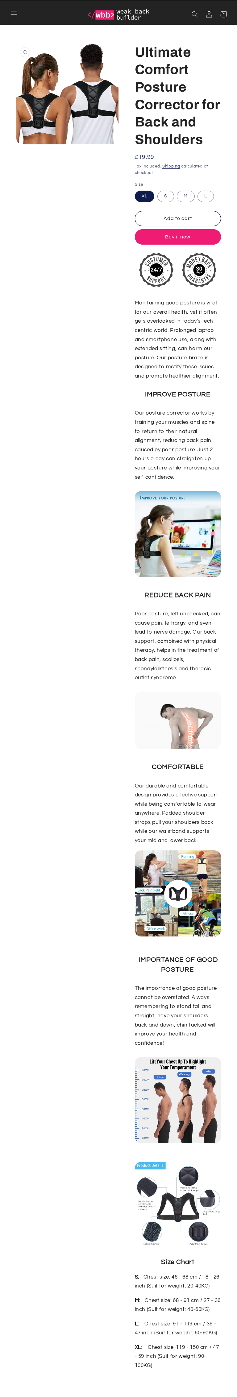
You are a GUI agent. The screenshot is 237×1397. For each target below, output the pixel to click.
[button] (13, 14)
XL (145, 196)
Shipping (171, 166)
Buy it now (178, 236)
